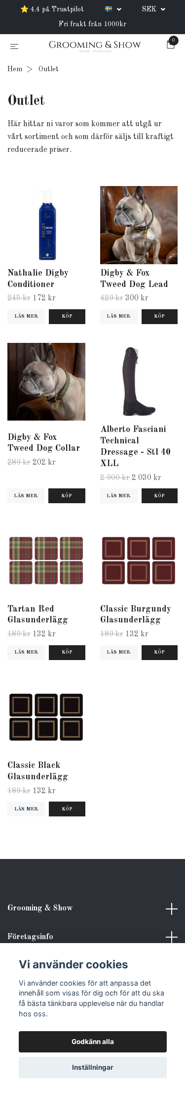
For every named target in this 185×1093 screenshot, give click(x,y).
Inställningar (92, 1067)
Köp (66, 497)
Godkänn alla (93, 1041)
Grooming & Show (40, 910)
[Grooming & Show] (94, 48)
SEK (150, 9)
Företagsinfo (30, 939)
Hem (14, 71)
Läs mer (26, 318)
